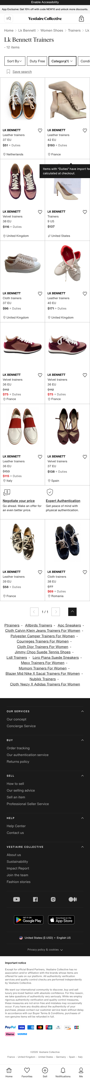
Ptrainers (11, 625)
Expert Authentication (63, 500)
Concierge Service (21, 725)
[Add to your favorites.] (39, 130)
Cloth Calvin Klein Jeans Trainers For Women (42, 630)
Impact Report (18, 868)
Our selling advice (21, 790)
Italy (80, 1057)
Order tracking (18, 748)
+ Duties (14, 145)
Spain (72, 1057)
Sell (10, 776)
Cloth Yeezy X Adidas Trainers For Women (45, 684)
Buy (10, 740)
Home (8, 30)
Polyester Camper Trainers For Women (42, 636)
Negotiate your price (19, 500)
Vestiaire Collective (25, 847)
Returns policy (18, 761)
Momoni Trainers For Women (43, 668)
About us (14, 854)
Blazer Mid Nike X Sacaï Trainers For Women (42, 673)
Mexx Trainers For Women (42, 662)
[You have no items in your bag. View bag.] (81, 18)
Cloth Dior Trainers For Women (42, 646)
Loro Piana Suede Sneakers (56, 657)
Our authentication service (28, 754)
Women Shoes (51, 30)
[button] (81, 18)
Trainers (74, 30)
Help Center (16, 825)
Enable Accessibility (45, 2)
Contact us (15, 832)
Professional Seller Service (28, 803)
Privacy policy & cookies (43, 950)
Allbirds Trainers (38, 625)
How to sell (15, 783)
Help (11, 818)
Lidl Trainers (16, 657)
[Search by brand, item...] (8, 19)
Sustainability (17, 861)
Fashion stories (19, 881)
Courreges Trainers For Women (43, 641)
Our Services (18, 711)
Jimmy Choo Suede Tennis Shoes (43, 652)
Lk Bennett (27, 30)
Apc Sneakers (69, 625)
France (11, 1057)
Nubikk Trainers (43, 679)
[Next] (55, 612)
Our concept (16, 719)
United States (45, 1057)
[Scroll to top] (72, 612)
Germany (61, 1057)
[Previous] (34, 612)
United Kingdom (26, 1057)
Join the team (17, 874)
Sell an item (16, 797)
